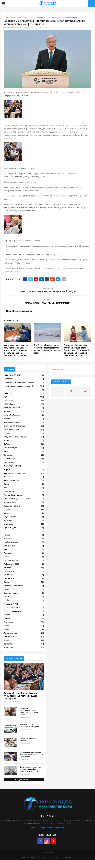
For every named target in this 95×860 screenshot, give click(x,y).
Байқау (7, 444)
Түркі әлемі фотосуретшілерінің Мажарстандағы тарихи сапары (29, 711)
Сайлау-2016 (9, 571)
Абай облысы (9, 404)
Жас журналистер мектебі (15, 473)
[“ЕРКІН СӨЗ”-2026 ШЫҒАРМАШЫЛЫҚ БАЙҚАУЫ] (10, 728)
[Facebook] (40, 841)
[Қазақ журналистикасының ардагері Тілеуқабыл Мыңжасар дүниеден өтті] (10, 770)
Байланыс (46, 858)
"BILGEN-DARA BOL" (12, 375)
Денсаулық (8, 455)
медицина (8, 520)
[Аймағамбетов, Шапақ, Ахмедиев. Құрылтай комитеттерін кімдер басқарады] (24, 676)
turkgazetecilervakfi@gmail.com (52, 827)
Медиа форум (10, 516)
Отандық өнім (9, 546)
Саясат (7, 582)
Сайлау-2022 (9, 575)
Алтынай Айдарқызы (12, 415)
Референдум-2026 (11, 564)
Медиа (7, 513)
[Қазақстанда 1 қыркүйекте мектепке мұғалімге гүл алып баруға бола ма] (10, 756)
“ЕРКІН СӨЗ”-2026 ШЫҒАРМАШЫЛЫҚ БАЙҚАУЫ (31, 726)
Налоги (7, 531)
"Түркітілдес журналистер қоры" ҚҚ (19, 386)
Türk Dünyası (9, 400)
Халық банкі (9, 636)
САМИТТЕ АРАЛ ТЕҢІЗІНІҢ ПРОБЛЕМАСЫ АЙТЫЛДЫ (47, 291)
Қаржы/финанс (10, 502)
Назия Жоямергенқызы (14, 28)
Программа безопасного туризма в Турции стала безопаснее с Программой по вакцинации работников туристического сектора (77, 350)
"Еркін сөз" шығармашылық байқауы (19, 382)
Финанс (7, 629)
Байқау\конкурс (10, 448)
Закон (6, 484)
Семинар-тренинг (11, 593)
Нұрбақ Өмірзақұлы (12, 542)
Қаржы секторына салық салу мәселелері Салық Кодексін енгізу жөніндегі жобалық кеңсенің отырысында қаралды (16, 350)
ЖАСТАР (7, 477)
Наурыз (7, 535)
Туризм (7, 618)
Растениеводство (11, 560)
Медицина (8, 524)
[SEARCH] (88, 369)
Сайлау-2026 (9, 578)
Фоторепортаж (10, 633)
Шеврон (7, 640)
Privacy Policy (66, 858)
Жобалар (25, 858)
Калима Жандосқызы (13, 495)
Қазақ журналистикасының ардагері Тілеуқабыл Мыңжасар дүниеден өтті (30, 769)
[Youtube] (53, 841)
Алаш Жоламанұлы (12, 407)
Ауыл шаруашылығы (12, 422)
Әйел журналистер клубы (14, 426)
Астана (7, 418)
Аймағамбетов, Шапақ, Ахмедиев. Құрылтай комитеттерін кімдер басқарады (22, 696)
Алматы (7, 411)
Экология (8, 644)
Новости (7, 538)
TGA (5, 397)
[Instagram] (47, 841)
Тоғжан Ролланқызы (12, 611)
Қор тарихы (35, 858)
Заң (5, 487)
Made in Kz (8, 393)
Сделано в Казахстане (13, 586)
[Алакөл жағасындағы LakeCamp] (10, 742)
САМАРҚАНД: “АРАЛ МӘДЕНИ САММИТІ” (47, 303)
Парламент (8, 553)
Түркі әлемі (8, 622)
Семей (6, 589)
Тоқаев (7, 615)
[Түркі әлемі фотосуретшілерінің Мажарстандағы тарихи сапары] (10, 711)
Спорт (6, 596)
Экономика (8, 647)
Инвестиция (9, 491)
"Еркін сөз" (8, 378)
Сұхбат (7, 600)
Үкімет (6, 625)
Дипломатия (9, 458)
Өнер (6, 549)
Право (6, 556)
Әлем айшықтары (11, 429)
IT (4, 389)
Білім (6, 451)
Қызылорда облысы (12, 506)
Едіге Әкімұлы (9, 462)
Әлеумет (7, 433)
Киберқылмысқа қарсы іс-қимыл (17, 498)
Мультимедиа (10, 527)
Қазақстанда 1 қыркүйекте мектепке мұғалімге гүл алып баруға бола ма (31, 755)
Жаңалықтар (9, 466)
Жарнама (8, 469)
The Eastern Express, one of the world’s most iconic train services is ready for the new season (47, 349)
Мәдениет (8, 509)
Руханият (8, 567)
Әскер (6, 440)
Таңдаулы (8, 604)
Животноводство (11, 480)
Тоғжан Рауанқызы (12, 607)
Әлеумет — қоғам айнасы (15, 437)
